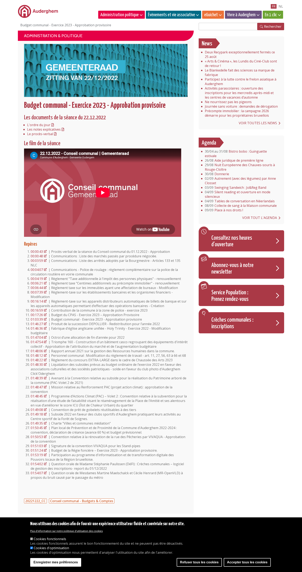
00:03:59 (37, 260)
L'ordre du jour (38, 125)
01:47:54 (37, 342)
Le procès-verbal (40, 134)
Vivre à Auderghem (241, 15)
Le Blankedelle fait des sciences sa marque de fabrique (239, 72)
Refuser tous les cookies (199, 562)
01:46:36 (37, 328)
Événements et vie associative (171, 15)
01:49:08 (37, 409)
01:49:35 (37, 423)
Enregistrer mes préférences (55, 562)
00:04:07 (37, 269)
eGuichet (211, 15)
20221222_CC (35, 501)
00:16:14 (37, 301)
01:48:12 (37, 355)
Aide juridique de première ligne (234, 160)
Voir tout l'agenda (259, 217)
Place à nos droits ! (224, 210)
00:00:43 (37, 251)
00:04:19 (37, 278)
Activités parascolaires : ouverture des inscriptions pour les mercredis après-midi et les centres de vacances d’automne (239, 93)
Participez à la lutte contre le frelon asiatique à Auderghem (240, 81)
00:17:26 (37, 315)
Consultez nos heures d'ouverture (231, 241)
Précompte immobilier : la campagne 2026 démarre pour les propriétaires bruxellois (237, 113)
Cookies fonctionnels (50, 539)
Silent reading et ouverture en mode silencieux (237, 194)
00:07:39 (37, 292)
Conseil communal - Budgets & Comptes (81, 501)
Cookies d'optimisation (51, 548)
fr (273, 6)
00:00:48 (37, 256)
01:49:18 (37, 414)
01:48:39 (37, 378)
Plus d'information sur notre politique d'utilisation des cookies (66, 531)
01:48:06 (37, 351)
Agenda (209, 143)
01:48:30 (37, 364)
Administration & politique (53, 35)
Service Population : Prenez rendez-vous (230, 296)
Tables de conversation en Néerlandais (240, 201)
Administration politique (119, 15)
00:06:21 (37, 283)
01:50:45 (37, 428)
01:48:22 (37, 360)
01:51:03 (37, 446)
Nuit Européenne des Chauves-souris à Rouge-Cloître (240, 167)
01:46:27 (37, 324)
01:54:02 (37, 464)
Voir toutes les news (258, 123)
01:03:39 (37, 319)
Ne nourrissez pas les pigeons (228, 102)
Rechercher (272, 26)
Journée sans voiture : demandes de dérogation (241, 106)
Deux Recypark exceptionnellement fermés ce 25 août (240, 54)
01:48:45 (37, 396)
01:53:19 (37, 455)
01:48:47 (37, 387)
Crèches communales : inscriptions (232, 323)
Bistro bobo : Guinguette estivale (236, 153)
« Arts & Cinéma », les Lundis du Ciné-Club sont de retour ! (241, 63)
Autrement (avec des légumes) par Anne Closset (240, 180)
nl (281, 6)
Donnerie (217, 174)
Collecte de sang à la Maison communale (241, 205)
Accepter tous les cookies (247, 562)
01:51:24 (37, 450)
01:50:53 (37, 437)
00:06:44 (37, 287)
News (207, 44)
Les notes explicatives (44, 129)
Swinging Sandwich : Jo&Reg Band (235, 187)
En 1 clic (271, 15)
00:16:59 (37, 310)
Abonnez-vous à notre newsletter (232, 268)
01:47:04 (37, 337)
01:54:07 (37, 473)
